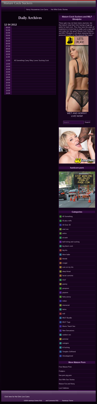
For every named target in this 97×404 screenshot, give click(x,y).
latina (64, 309)
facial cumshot (67, 276)
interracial (65, 305)
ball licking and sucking (70, 242)
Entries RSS (38, 400)
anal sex (65, 229)
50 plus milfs (67, 221)
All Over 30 (66, 225)
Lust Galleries (64, 388)
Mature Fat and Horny (67, 384)
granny (64, 284)
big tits (64, 250)
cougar (64, 263)
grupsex (65, 292)
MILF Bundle (67, 318)
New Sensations (68, 330)
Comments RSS (53, 400)
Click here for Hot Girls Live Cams (17, 397)
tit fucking (66, 347)
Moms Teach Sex (68, 326)
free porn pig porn (65, 375)
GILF (64, 280)
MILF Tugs (66, 322)
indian (64, 301)
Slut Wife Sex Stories (67, 380)
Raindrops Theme (67, 400)
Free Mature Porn (65, 367)
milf (63, 313)
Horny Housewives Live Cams (37, 9)
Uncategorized (67, 356)
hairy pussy (66, 297)
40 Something (67, 216)
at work (65, 237)
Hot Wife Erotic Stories (59, 9)
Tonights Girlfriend (69, 352)
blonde (64, 259)
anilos (64, 233)
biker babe (66, 254)
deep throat (66, 271)
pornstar (65, 339)
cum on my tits (67, 267)
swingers (65, 343)
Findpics (62, 371)
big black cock (67, 246)
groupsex (65, 288)
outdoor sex (66, 335)
